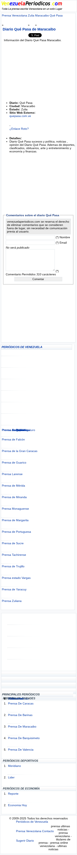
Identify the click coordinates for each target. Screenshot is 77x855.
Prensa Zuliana (12, 601)
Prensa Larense (12, 474)
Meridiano (14, 765)
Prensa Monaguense (15, 508)
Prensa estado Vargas (16, 577)
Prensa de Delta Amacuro (18, 430)
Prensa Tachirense (14, 554)
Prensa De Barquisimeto (24, 738)
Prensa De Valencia (20, 749)
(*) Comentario (32, 272)
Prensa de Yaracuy (14, 589)
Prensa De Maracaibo (22, 726)
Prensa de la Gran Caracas (19, 451)
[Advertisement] (38, 389)
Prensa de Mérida (13, 485)
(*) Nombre (63, 237)
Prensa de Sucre (13, 543)
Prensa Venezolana (28, 831)
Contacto (48, 831)
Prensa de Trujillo (13, 566)
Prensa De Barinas (20, 715)
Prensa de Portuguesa (16, 531)
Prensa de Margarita (15, 520)
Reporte (13, 793)
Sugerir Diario (25, 840)
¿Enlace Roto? (19, 128)
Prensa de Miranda (14, 497)
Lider (11, 777)
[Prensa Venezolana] (32, 9)
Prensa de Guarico (14, 462)
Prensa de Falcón (13, 439)
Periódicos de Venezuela (32, 821)
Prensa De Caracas (20, 703)
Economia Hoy (17, 805)
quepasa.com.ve (20, 116)
